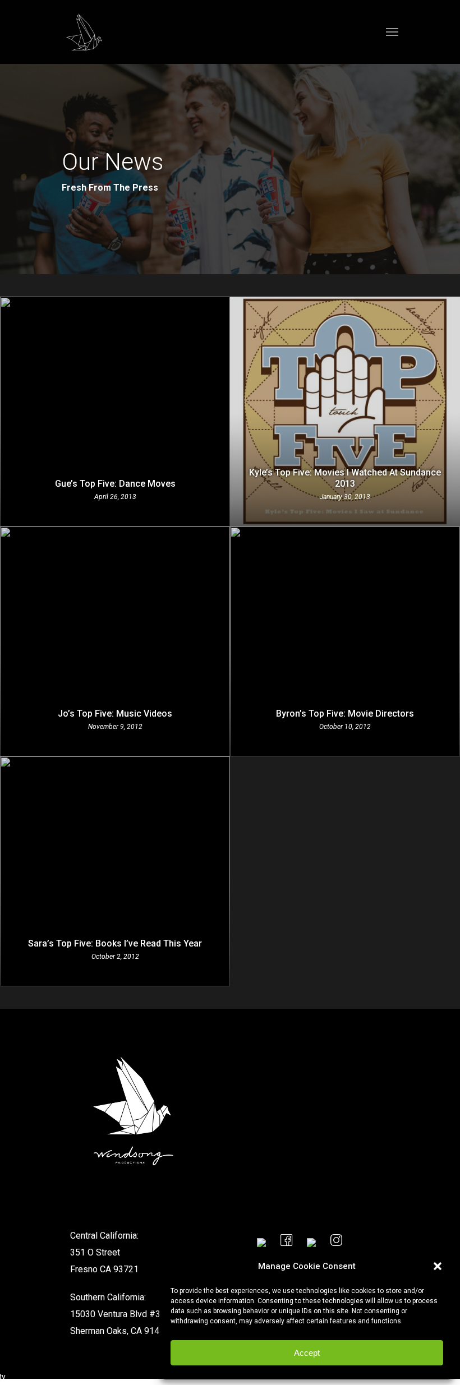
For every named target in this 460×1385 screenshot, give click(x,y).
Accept (307, 1353)
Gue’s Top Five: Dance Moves (115, 483)
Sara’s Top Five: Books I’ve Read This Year (115, 943)
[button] (437, 1266)
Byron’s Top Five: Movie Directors (345, 713)
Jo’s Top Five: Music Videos (115, 713)
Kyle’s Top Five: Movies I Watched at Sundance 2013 (345, 478)
